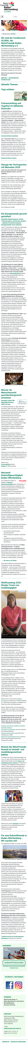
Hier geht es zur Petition (10, 560)
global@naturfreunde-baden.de (12, 1028)
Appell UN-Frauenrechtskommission (10, 736)
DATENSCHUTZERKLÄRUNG (18, 1041)
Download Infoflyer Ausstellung (9, 136)
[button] (14, 25)
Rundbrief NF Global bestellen (14, 962)
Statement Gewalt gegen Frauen (9, 733)
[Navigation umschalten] (2, 17)
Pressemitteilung (5, 464)
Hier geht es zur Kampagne (8, 729)
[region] (14, 25)
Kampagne (16, 823)
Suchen (10, 16)
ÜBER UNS (4, 78)
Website (3, 466)
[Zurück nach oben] (25, 1042)
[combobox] (19, 16)
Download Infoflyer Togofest (8, 158)
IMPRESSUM (5, 1041)
